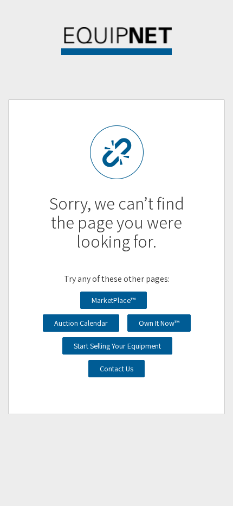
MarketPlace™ (113, 300)
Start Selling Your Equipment (117, 346)
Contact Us (116, 369)
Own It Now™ (159, 323)
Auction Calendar (81, 323)
